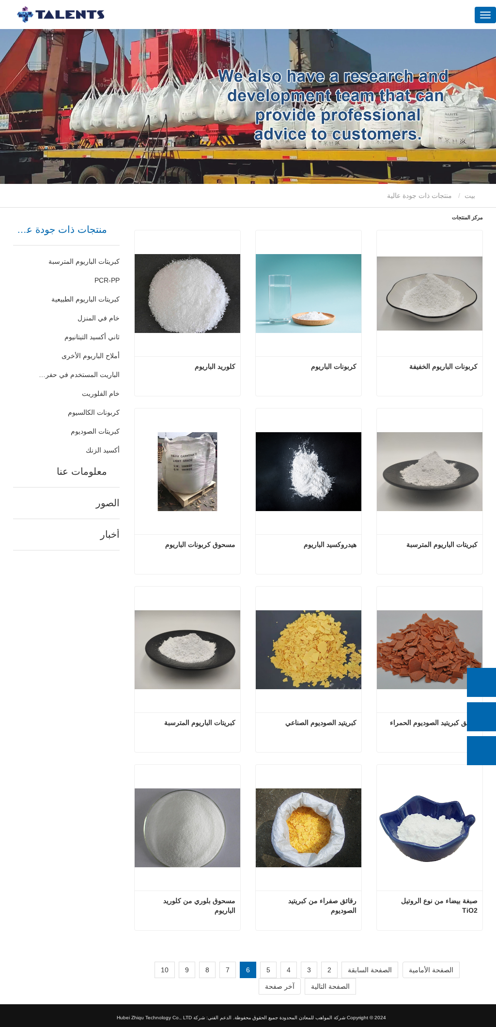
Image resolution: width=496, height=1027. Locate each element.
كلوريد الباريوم (215, 366)
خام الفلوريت (101, 393)
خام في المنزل (99, 318)
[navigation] (485, 15)
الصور (108, 503)
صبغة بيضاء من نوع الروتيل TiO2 (438, 905)
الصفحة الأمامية (431, 970)
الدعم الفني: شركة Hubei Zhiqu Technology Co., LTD (174, 1017)
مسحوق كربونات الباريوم (200, 544)
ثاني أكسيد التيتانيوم (92, 337)
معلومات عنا (82, 471)
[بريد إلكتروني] (481, 716)
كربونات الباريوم (333, 366)
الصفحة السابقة (370, 970)
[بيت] (60, 14)
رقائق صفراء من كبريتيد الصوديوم (321, 905)
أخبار (110, 534)
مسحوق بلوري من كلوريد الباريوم (198, 905)
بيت (471, 195)
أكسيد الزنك (103, 450)
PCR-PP (107, 280)
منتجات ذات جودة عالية (61, 229)
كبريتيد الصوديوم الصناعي (320, 722)
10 (165, 970)
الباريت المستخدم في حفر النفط (78, 374)
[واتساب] (481, 682)
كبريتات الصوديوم (95, 431)
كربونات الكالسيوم (94, 412)
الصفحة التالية (330, 986)
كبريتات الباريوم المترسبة (84, 261)
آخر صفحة (279, 986)
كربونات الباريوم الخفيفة (443, 366)
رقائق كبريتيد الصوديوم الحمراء (434, 722)
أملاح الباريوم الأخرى (91, 356)
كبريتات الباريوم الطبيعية (85, 299)
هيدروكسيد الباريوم (330, 544)
